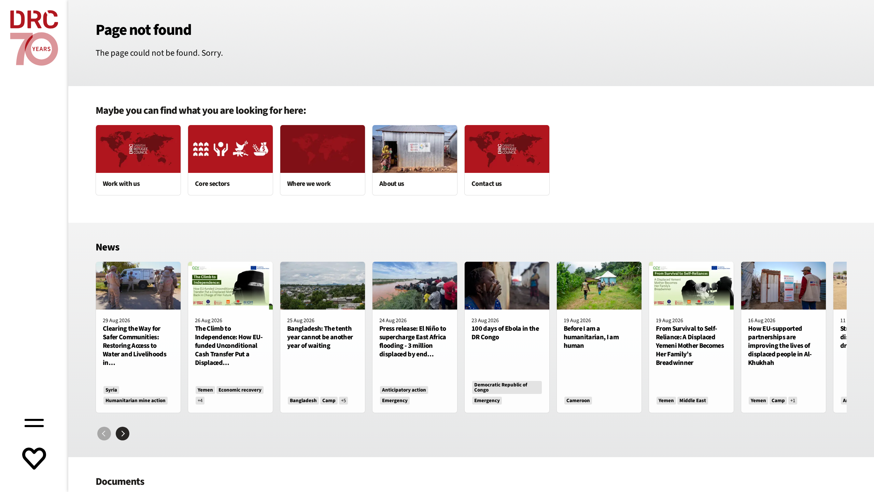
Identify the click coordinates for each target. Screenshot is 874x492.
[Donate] (34, 460)
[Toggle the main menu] (34, 422)
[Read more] (138, 160)
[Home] (34, 38)
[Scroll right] (122, 433)
